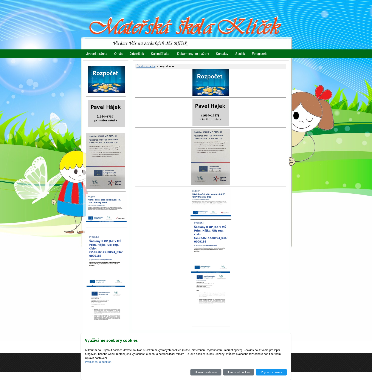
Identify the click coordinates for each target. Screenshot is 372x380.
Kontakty (222, 53)
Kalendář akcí (160, 53)
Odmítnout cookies (238, 372)
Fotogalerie (259, 53)
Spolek (240, 53)
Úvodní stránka (96, 53)
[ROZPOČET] (210, 95)
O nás (118, 53)
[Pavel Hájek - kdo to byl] (210, 125)
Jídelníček (137, 53)
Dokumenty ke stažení (193, 53)
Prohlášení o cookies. (98, 361)
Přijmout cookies (271, 372)
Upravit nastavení (206, 372)
